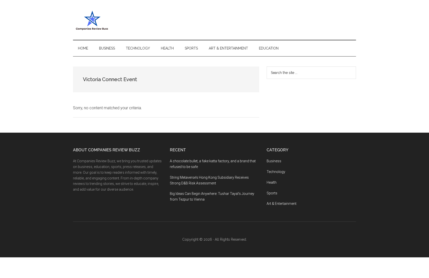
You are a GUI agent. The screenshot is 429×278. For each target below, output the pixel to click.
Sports (272, 193)
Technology (276, 172)
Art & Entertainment (281, 204)
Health (272, 182)
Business (274, 161)
